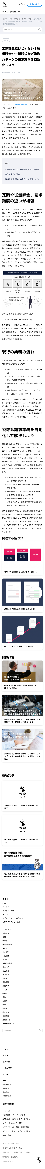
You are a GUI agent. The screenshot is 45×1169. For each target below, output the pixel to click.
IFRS (4, 903)
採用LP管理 (6, 1135)
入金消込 (5, 952)
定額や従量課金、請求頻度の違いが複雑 (22, 169)
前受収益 (5, 956)
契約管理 (5, 982)
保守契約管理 (7, 944)
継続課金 (5, 993)
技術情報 (27, 1152)
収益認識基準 (7, 963)
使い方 (4, 941)
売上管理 (5, 971)
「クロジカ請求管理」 (20, 104)
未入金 (4, 990)
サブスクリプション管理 (11, 922)
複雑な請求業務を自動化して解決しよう (22, 179)
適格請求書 (6, 1020)
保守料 (4, 948)
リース (4, 926)
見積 (4, 997)
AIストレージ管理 (18, 1115)
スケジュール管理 (8, 1131)
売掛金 (4, 978)
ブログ (5, 899)
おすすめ (5, 914)
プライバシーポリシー (10, 1143)
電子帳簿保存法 (8, 1023)
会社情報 (14, 1157)
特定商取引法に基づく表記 (12, 1148)
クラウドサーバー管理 (10, 1127)
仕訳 (4, 937)
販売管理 (5, 1016)
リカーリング (7, 929)
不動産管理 (25, 1127)
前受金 (4, 959)
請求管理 (5, 1012)
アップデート (7, 907)
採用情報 (5, 1157)
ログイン (21, 4)
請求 (6, 40)
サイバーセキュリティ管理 (12, 1123)
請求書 (4, 1008)
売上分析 (5, 967)
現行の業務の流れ (12, 174)
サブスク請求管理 (23, 1131)
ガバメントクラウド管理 (21, 1119)
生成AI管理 (6, 1119)
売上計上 (5, 975)
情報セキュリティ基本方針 (12, 1152)
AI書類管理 (6, 1115)
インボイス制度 (8, 911)
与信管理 (5, 933)
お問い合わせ (34, 4)
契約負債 (5, 986)
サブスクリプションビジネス (13, 918)
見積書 (4, 1001)
